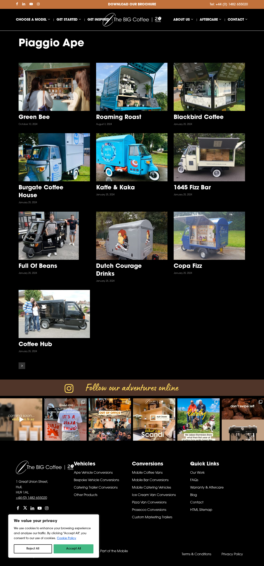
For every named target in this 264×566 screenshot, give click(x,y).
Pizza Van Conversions (149, 502)
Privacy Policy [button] (232, 554)
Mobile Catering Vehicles (151, 487)
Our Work (197, 473)
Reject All (32, 548)
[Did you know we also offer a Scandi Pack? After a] (154, 419)
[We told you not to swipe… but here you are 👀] (243, 419)
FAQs (194, 480)
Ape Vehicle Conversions (93, 473)
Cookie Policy (66, 538)
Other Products (85, 495)
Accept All (73, 548)
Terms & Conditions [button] (196, 554)
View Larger (42, 83)
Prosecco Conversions (149, 510)
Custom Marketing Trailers (152, 517)
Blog (193, 495)
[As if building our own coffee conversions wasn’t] (21, 419)
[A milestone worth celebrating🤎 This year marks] (110, 419)
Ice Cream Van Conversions (154, 495)
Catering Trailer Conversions (96, 487)
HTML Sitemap (201, 510)
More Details (66, 83)
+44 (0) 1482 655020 (31, 498)
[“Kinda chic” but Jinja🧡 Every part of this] (65, 419)
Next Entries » (22, 365)
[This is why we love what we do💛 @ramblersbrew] (198, 419)
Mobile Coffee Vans (147, 473)
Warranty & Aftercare (207, 487)
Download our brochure (132, 4)
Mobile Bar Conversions (150, 480)
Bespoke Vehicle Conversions (96, 480)
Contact (196, 502)
